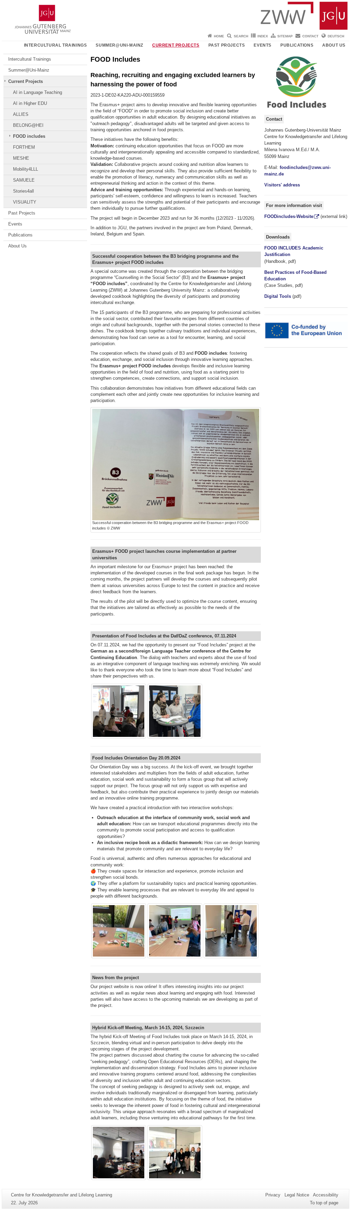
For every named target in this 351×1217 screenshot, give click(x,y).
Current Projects (175, 45)
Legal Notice (297, 1194)
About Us (334, 45)
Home (219, 36)
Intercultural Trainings (55, 45)
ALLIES (20, 114)
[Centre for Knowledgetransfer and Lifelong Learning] (175, 15)
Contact (310, 36)
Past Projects (226, 45)
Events (262, 45)
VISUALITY (24, 202)
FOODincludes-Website (288, 216)
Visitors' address (282, 184)
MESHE (21, 158)
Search (241, 36)
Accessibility (325, 1194)
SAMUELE (24, 180)
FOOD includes (29, 136)
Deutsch (336, 36)
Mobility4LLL (25, 169)
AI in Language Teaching (37, 92)
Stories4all (23, 191)
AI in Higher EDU (30, 103)
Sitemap (285, 36)
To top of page (324, 1202)
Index (262, 36)
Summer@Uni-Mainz (119, 45)
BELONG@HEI (28, 125)
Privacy (272, 1194)
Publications (296, 45)
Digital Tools (277, 296)
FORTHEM (24, 147)
